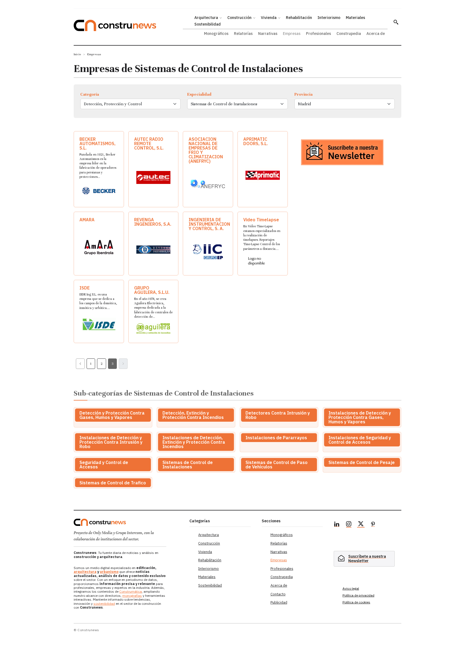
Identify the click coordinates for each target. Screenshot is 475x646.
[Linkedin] (337, 525)
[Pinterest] (373, 525)
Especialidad (199, 94)
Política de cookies (356, 602)
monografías (132, 595)
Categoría (89, 94)
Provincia (303, 94)
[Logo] (128, 522)
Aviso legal (351, 588)
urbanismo (109, 572)
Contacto (278, 594)
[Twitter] (361, 525)
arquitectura (85, 572)
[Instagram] (349, 525)
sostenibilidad (104, 603)
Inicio (77, 54)
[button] (395, 21)
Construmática (130, 591)
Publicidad (278, 602)
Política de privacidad (358, 595)
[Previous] (80, 363)
